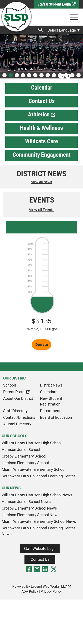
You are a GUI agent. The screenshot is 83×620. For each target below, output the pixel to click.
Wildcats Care (41, 141)
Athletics (39, 114)
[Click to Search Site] (41, 30)
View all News (41, 182)
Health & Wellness (41, 127)
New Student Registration (51, 401)
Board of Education (56, 417)
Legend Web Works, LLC (49, 586)
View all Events (41, 209)
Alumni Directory (17, 424)
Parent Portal (14, 392)
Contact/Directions (19, 417)
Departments (51, 411)
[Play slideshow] (61, 74)
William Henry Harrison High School (32, 443)
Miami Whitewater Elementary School (33, 469)
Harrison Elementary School (25, 463)
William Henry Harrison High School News (37, 495)
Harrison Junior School (21, 449)
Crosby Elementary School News (29, 508)
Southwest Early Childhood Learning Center (38, 476)
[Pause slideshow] (67, 74)
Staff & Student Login (54, 4)
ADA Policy (29, 592)
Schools (10, 385)
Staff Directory (15, 411)
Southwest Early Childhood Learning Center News (38, 531)
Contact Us (42, 100)
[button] (4, 75)
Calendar (41, 87)
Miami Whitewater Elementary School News (39, 521)
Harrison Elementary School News (30, 515)
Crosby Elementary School (24, 456)
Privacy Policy (51, 592)
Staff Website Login (40, 548)
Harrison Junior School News (26, 501)
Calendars (48, 392)
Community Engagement (42, 154)
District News (51, 385)
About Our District (18, 398)
